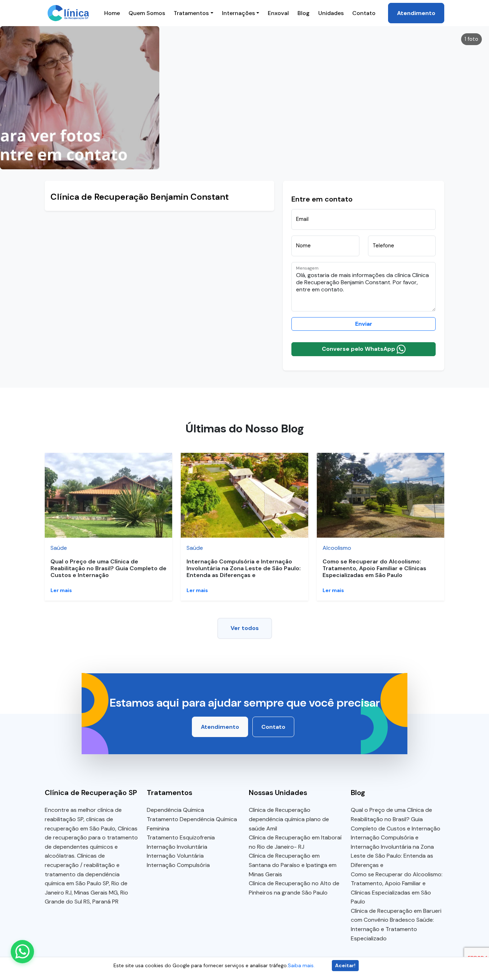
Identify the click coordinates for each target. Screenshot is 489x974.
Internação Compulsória (178, 865)
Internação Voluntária (175, 855)
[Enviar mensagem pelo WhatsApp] (22, 951)
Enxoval (278, 13)
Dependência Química (175, 810)
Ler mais (61, 590)
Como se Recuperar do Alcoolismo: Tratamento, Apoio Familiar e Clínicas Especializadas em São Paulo (374, 568)
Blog (303, 13)
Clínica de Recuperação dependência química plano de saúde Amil (289, 819)
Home (112, 13)
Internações (238, 13)
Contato (364, 13)
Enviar (363, 324)
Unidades (331, 13)
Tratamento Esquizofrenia (181, 837)
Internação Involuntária (177, 847)
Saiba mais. (301, 965)
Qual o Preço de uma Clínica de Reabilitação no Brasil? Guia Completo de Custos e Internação (108, 568)
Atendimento (416, 13)
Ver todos (245, 628)
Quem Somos (147, 13)
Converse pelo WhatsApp (359, 349)
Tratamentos (191, 13)
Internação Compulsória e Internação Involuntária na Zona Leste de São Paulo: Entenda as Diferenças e (244, 568)
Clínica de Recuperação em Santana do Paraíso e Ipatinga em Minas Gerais (293, 865)
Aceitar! (345, 965)
